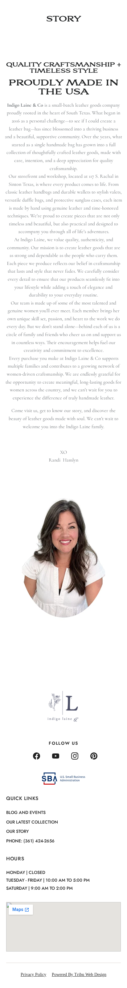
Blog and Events (26, 812)
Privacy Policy (33, 974)
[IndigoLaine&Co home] (24, 9)
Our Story (17, 831)
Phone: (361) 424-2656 (30, 841)
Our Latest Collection (32, 822)
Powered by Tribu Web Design (79, 974)
